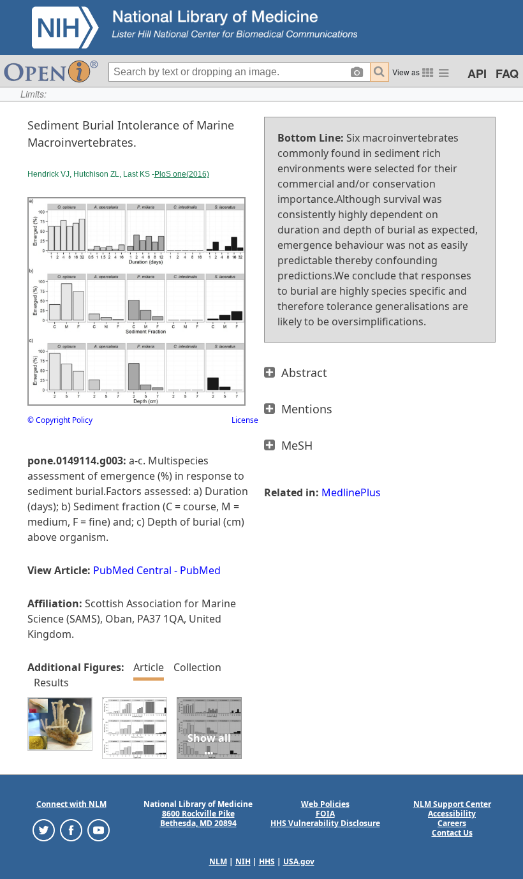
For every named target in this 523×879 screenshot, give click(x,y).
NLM (218, 861)
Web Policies (325, 804)
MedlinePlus (351, 492)
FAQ (507, 73)
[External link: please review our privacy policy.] (44, 829)
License (245, 420)
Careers (452, 823)
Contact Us (452, 832)
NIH (243, 861)
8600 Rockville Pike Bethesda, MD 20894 (198, 818)
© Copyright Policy (59, 420)
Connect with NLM (71, 804)
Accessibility (452, 813)
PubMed (200, 570)
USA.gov (298, 861)
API (477, 73)
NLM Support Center (452, 804)
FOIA (325, 813)
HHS (267, 861)
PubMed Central (132, 570)
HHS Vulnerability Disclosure (325, 823)
